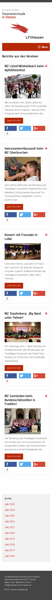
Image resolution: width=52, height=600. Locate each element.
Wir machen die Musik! (10, 10)
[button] (11, 128)
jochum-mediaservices (19, 590)
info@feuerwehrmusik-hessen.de (17, 585)
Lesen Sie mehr (14, 120)
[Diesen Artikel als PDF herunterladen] (46, 66)
